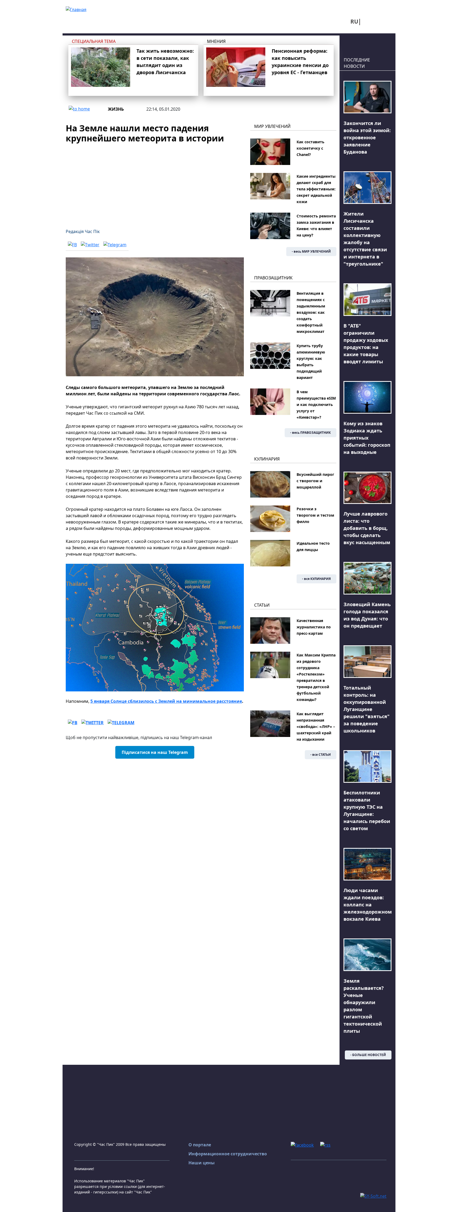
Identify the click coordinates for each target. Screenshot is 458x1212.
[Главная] (76, 9)
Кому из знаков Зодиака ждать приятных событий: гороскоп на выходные (367, 437)
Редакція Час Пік (83, 231)
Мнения (216, 41)
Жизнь (116, 109)
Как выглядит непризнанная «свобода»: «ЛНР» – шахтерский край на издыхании (316, 726)
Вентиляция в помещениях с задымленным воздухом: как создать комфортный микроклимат (311, 312)
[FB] (72, 244)
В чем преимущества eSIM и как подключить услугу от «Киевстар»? (316, 404)
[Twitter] (90, 244)
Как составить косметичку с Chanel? (310, 148)
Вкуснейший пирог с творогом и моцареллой (315, 481)
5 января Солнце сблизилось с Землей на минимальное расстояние (166, 701)
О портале (199, 1145)
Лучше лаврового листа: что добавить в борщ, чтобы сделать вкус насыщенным (367, 528)
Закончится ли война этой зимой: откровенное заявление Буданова (367, 137)
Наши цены (201, 1163)
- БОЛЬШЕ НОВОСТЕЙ (368, 1055)
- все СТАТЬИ (320, 754)
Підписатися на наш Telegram (155, 752)
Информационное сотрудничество (227, 1154)
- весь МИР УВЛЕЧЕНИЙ (311, 251)
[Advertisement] (155, 183)
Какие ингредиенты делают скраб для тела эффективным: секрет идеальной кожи (316, 189)
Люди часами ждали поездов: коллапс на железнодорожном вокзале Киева (368, 904)
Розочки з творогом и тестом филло (315, 515)
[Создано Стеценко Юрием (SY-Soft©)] (373, 1195)
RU (354, 21)
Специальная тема (94, 41)
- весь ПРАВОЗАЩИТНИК (310, 432)
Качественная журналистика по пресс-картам (314, 627)
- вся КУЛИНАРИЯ (316, 578)
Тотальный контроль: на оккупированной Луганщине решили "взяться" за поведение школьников (367, 709)
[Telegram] (114, 244)
